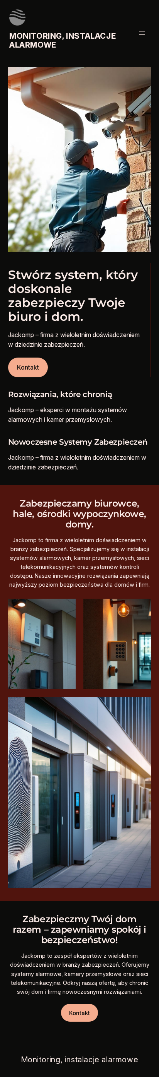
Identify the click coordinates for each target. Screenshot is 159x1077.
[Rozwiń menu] (142, 33)
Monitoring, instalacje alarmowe (62, 40)
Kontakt (28, 367)
